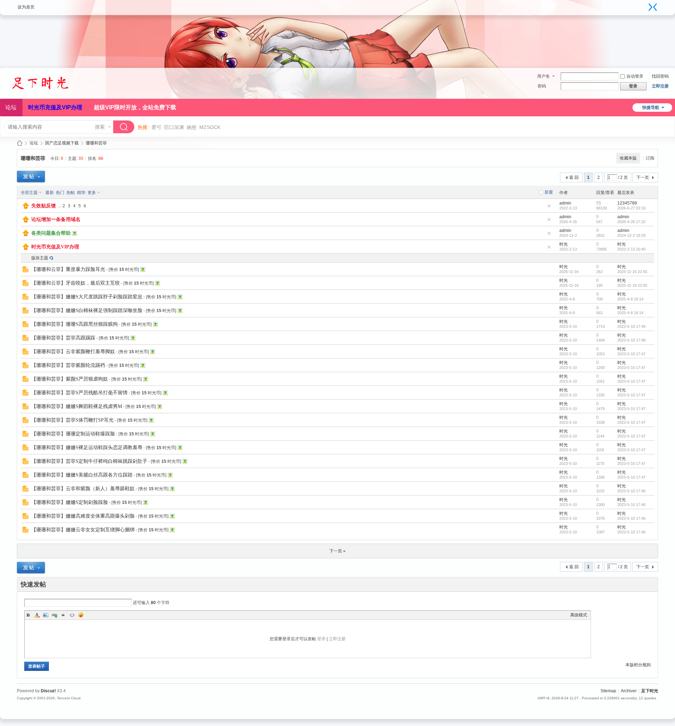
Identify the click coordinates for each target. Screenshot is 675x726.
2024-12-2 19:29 (631, 235)
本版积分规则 (638, 664)
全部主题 (29, 192)
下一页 (642, 177)
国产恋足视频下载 (62, 143)
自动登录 (634, 76)
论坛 (34, 143)
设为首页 (26, 7)
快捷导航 (650, 107)
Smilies (80, 614)
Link (54, 614)
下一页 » (337, 551)
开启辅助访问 (646, 5)
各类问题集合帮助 (51, 233)
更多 (92, 192)
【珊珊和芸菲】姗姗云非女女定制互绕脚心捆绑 (83, 529)
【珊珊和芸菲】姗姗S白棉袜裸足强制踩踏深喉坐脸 (86, 310)
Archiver (629, 690)
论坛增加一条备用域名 (56, 219)
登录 (321, 638)
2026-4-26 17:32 (631, 222)
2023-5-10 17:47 (631, 354)
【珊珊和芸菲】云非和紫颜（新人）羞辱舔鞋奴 (83, 488)
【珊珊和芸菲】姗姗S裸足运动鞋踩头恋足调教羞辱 (86, 447)
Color (36, 614)
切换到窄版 (653, 7)
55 (598, 203)
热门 (60, 192)
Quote (63, 614)
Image (45, 614)
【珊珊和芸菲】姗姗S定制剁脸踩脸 (69, 502)
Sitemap (608, 690)
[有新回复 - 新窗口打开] (25, 270)
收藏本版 (628, 158)
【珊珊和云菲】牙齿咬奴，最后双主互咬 (75, 283)
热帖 (70, 192)
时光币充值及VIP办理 (55, 107)
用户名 (543, 76)
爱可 (156, 127)
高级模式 (578, 614)
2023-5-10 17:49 (631, 326)
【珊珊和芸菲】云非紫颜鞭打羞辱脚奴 (73, 351)
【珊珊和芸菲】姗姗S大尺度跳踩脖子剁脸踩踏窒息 (86, 296)
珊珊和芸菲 (96, 143)
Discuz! (48, 690)
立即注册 (660, 86)
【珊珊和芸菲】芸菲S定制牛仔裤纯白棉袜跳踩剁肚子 (89, 461)
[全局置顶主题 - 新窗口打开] (25, 207)
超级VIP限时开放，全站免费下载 (135, 107)
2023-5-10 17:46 (631, 491)
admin (565, 203)
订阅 (650, 158)
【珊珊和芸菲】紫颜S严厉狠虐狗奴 (69, 379)
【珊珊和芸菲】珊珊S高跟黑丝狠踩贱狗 (74, 324)
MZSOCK (209, 127)
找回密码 (660, 76)
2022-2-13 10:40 (631, 249)
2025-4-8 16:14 (630, 299)
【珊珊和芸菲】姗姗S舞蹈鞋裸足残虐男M (76, 406)
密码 (542, 86)
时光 (563, 244)
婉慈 (192, 127)
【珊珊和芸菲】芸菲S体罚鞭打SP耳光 (72, 420)
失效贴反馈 (43, 205)
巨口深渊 (174, 127)
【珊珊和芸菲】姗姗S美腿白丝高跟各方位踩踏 (82, 475)
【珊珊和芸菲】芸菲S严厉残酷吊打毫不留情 (79, 392)
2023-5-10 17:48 (631, 340)
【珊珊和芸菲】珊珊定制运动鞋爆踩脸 (73, 433)
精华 (81, 192)
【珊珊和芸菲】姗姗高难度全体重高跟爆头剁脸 (83, 516)
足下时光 (19, 143)
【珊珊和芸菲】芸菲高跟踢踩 (63, 338)
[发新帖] (31, 176)
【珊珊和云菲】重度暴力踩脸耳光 (68, 269)
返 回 (574, 177)
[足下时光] (47, 94)
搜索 (100, 127)
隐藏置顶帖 (549, 206)
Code (72, 614)
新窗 (549, 192)
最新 (49, 192)
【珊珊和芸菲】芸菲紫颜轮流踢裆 (68, 365)
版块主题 (39, 257)
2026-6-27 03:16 (631, 208)
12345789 (627, 203)
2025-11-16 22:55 (632, 272)
